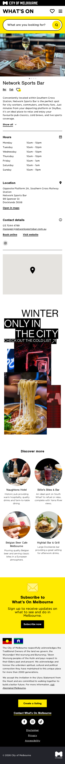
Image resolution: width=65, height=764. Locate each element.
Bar (4, 89)
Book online (10, 234)
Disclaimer (32, 730)
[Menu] (60, 11)
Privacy (32, 735)
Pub (11, 89)
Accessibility (32, 740)
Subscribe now (32, 624)
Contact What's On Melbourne (32, 713)
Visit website (30, 234)
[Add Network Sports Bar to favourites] (18, 90)
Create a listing (32, 703)
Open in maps (11, 208)
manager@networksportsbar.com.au (24, 229)
